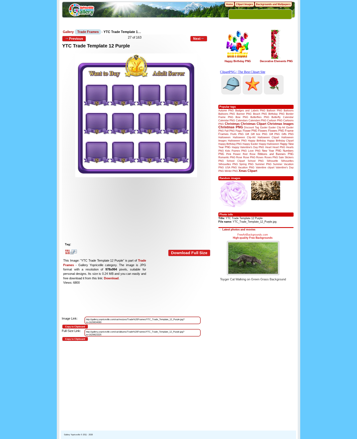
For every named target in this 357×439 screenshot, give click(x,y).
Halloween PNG (237, 140)
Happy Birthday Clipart (280, 140)
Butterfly (276, 117)
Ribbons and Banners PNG (276, 154)
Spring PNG (246, 164)
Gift (247, 134)
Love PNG (254, 150)
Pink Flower (233, 154)
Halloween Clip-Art (244, 137)
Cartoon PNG (274, 120)
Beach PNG (260, 113)
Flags (239, 130)
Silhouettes (287, 160)
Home (229, 4)
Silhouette (272, 160)
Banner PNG (244, 113)
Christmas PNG (230, 127)
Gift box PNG (259, 134)
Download (111, 278)
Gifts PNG (288, 134)
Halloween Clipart (268, 137)
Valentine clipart (265, 167)
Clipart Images (244, 4)
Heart (268, 147)
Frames (223, 134)
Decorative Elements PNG (276, 61)
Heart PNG (279, 147)
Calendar (288, 117)
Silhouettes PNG (228, 164)
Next (196, 38)
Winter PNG (231, 171)
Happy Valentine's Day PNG (248, 147)
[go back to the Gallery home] (81, 10)
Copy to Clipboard (75, 326)
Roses (259, 157)
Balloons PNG (226, 113)
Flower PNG (250, 130)
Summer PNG (263, 164)
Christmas (232, 123)
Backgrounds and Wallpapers (273, 4)
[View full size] (136, 115)
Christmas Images (280, 123)
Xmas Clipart (248, 170)
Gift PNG (274, 134)
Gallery (68, 32)
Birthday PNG (276, 113)
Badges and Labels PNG (250, 110)
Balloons (289, 110)
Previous (76, 38)
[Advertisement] (137, 210)
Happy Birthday (257, 140)
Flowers (262, 130)
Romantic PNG (226, 157)
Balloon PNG (274, 110)
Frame (289, 130)
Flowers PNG (276, 130)
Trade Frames (88, 32)
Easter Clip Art (277, 127)
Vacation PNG (246, 167)
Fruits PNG (237, 134)
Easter (264, 127)
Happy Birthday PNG (238, 61)
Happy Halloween (269, 144)
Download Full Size (189, 253)
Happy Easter (250, 144)
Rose (239, 157)
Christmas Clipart (253, 123)
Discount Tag (251, 127)
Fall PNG (230, 130)
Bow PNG (242, 117)
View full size (70, 252)
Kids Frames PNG (236, 150)
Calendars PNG (257, 120)
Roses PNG (271, 157)
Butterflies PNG (259, 117)
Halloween (224, 137)
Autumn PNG (226, 110)
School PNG (256, 160)
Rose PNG (249, 157)
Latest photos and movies (238, 229)
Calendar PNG (226, 120)
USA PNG (231, 167)
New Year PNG (271, 150)
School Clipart (236, 160)
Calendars (242, 120)
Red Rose (249, 154)
